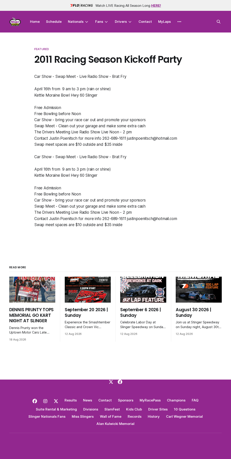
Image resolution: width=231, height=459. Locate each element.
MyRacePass (150, 400)
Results (71, 400)
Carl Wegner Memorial (184, 416)
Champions (176, 400)
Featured (41, 49)
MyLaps (164, 21)
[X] (111, 382)
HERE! (156, 5)
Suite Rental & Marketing (56, 409)
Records (134, 416)
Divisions (90, 409)
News (87, 400)
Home (35, 21)
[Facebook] (120, 382)
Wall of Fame (110, 416)
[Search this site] (218, 21)
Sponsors (125, 400)
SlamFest (112, 409)
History (154, 416)
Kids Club (134, 409)
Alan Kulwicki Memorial (115, 424)
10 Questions (184, 409)
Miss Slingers (83, 416)
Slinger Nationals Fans (46, 416)
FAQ (195, 400)
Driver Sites (158, 409)
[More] (179, 21)
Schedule (54, 21)
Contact (145, 21)
